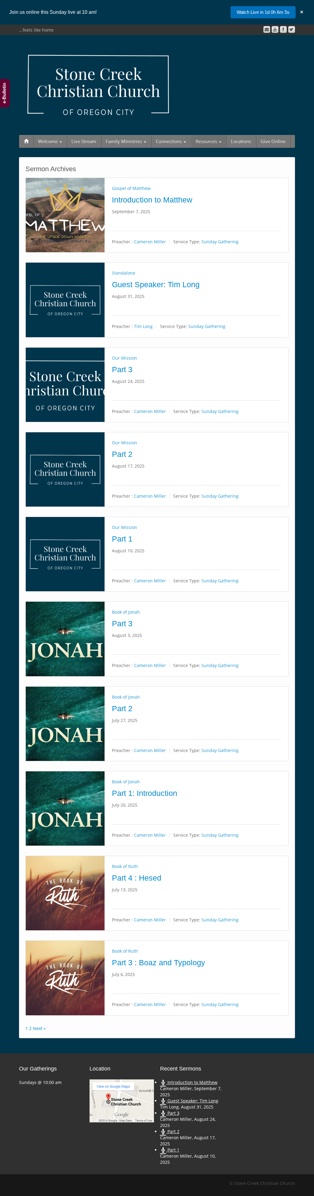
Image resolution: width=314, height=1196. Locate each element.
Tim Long (143, 327)
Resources (207, 141)
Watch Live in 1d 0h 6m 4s (263, 12)
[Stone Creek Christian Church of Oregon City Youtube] (275, 29)
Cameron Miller (150, 242)
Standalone (123, 273)
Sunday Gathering (220, 242)
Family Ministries (124, 141)
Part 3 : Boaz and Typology (158, 963)
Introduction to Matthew (152, 200)
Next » (39, 1028)
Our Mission (124, 358)
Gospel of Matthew (131, 188)
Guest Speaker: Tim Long (156, 284)
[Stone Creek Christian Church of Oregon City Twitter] (291, 29)
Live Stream (83, 141)
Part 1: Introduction (144, 793)
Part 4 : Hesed (136, 878)
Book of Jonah (126, 612)
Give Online (273, 141)
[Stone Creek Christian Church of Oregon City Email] (266, 29)
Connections (169, 141)
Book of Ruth (125, 866)
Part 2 (122, 454)
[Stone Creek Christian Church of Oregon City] (98, 84)
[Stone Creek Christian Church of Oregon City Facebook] (283, 29)
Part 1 (122, 539)
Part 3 (122, 369)
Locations (241, 141)
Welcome (48, 141)
